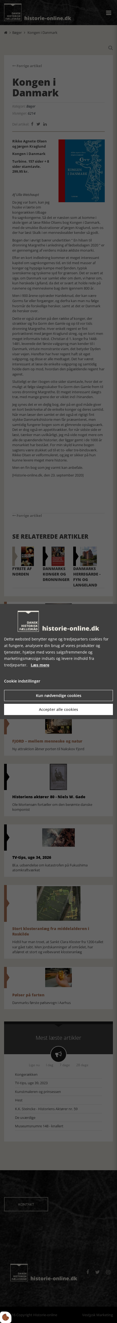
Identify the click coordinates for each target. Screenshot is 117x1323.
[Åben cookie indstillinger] (5, 1317)
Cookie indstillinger (22, 681)
